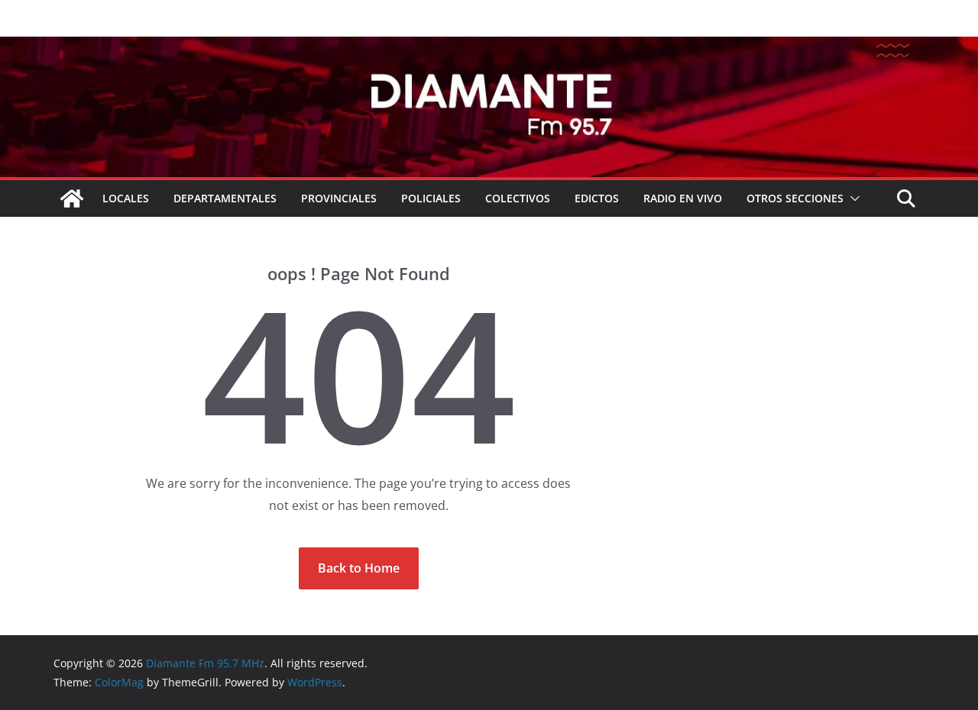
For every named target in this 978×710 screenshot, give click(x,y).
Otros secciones (795, 198)
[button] (852, 198)
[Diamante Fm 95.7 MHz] (489, 47)
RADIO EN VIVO (682, 198)
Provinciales (339, 198)
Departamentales (225, 198)
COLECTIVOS (517, 198)
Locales (125, 198)
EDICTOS (597, 198)
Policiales (431, 198)
